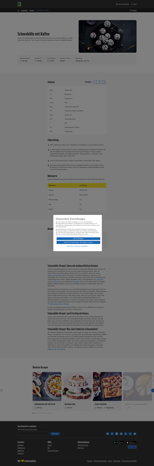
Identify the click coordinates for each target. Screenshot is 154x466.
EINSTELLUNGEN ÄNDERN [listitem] (77, 246)
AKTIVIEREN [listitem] (78, 239)
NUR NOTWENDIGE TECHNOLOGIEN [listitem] (78, 242)
